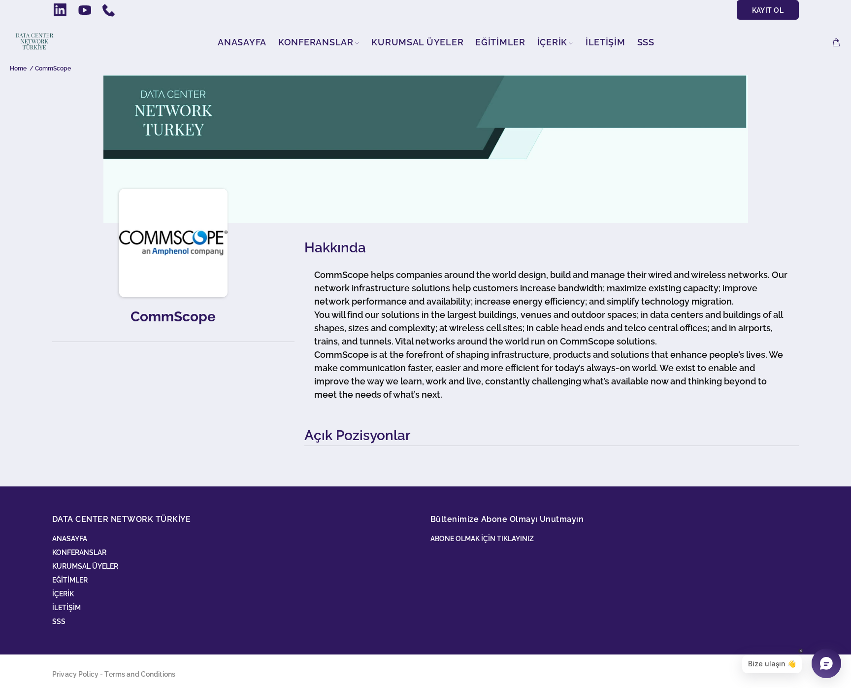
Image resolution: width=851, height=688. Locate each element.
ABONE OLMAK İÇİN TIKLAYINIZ (482, 539)
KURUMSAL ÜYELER (85, 566)
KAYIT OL (768, 10)
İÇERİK (63, 594)
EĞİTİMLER (70, 580)
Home (18, 68)
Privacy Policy (75, 674)
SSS (58, 621)
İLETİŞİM (66, 608)
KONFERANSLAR (79, 552)
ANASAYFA (69, 539)
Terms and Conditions (139, 674)
